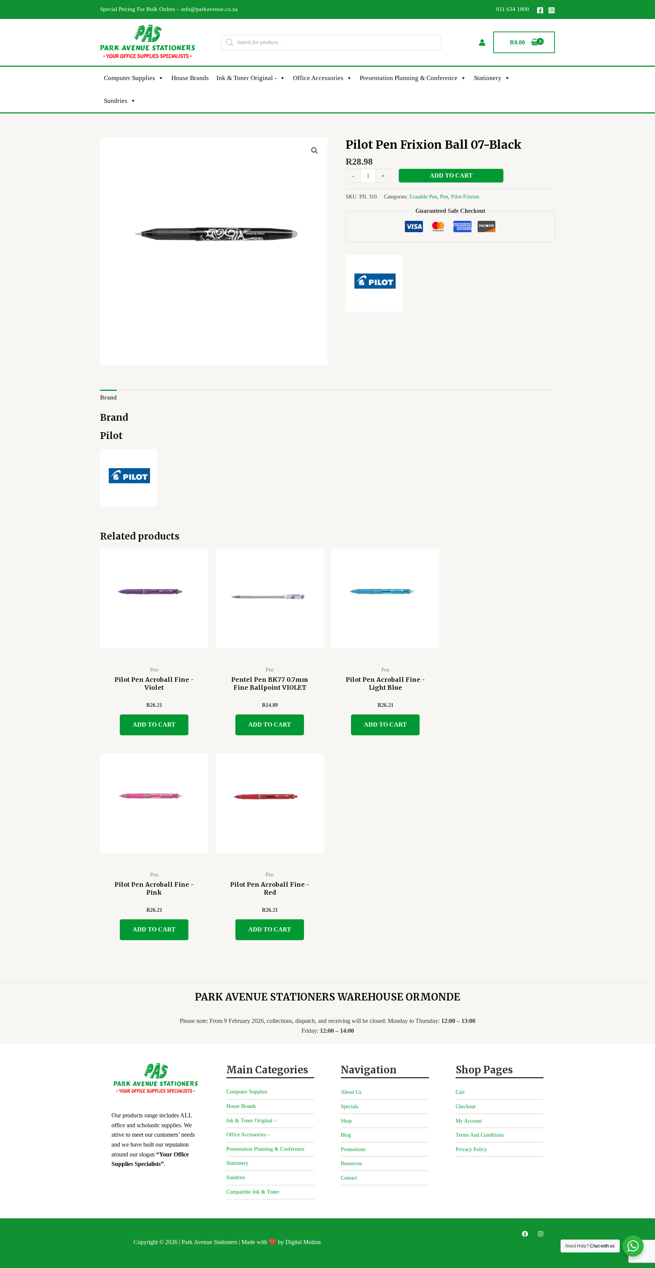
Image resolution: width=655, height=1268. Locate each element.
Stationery (487, 78)
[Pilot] (374, 283)
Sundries (115, 100)
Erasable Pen (423, 197)
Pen (444, 197)
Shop (346, 1121)
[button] (314, 150)
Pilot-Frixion (465, 197)
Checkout (466, 1106)
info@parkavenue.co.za (209, 9)
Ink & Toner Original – (251, 1120)
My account (469, 1121)
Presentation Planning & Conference (409, 78)
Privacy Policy (471, 1149)
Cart (460, 1092)
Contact (349, 1178)
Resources (351, 1163)
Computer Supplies (129, 78)
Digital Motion (303, 1242)
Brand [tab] (108, 397)
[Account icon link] (482, 42)
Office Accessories (318, 78)
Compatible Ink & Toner (252, 1192)
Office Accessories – (248, 1134)
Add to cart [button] (154, 724)
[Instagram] (551, 10)
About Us (351, 1092)
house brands (190, 78)
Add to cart (451, 175)
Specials (349, 1106)
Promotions (353, 1149)
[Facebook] (540, 10)
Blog (346, 1135)
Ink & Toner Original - (246, 78)
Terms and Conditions (480, 1135)
